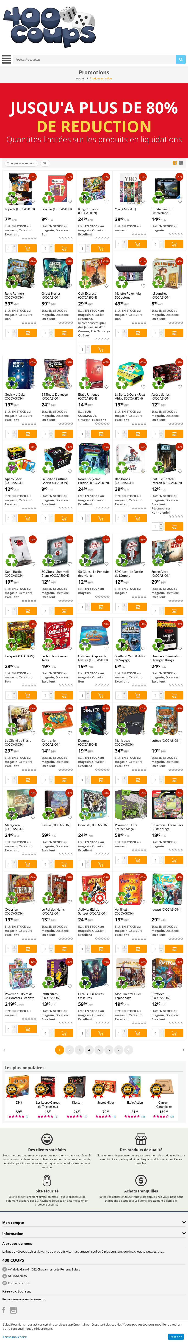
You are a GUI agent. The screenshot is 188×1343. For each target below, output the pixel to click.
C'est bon (175, 1337)
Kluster (77, 1102)
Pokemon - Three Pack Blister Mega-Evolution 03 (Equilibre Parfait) (167, 827)
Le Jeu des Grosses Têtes (54, 658)
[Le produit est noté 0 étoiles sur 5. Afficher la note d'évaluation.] (29, 238)
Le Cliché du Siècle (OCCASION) (18, 742)
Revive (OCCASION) (55, 825)
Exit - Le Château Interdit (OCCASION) (167, 481)
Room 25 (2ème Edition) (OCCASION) (93, 481)
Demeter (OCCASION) (87, 742)
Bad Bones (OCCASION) (124, 481)
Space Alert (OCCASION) (161, 573)
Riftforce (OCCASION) (161, 996)
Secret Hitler (105, 1102)
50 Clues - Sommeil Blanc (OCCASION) (55, 573)
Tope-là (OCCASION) (20, 209)
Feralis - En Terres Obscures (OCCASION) (91, 996)
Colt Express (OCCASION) (87, 295)
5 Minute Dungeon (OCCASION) (54, 396)
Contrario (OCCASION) (50, 742)
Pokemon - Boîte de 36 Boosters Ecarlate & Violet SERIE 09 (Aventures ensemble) (20, 996)
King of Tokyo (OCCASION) (88, 211)
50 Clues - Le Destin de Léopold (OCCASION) (129, 573)
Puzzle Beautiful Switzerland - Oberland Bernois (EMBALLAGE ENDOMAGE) (164, 211)
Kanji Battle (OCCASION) (14, 573)
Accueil (80, 78)
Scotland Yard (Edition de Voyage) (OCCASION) (131, 658)
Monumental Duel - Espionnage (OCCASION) (129, 996)
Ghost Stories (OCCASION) (51, 295)
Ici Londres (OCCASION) (161, 295)
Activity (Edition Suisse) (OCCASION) (92, 911)
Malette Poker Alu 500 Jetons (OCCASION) (128, 295)
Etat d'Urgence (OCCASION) (88, 396)
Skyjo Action (135, 1102)
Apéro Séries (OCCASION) (161, 396)
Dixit (19, 1102)
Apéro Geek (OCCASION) (14, 481)
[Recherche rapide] (181, 59)
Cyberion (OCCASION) (14, 911)
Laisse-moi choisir (15, 1337)
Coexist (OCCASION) (93, 825)
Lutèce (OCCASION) (166, 740)
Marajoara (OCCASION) (14, 827)
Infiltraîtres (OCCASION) (50, 996)
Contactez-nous (19, 1283)
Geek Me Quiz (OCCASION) (15, 396)
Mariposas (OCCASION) (124, 742)
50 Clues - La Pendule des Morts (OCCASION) (93, 573)
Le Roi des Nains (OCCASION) (53, 911)
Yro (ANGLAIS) (125, 209)
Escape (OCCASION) (19, 656)
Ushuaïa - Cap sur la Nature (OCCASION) (93, 658)
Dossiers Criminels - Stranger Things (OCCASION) (166, 658)
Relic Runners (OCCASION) (15, 295)
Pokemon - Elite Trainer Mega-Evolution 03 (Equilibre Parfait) (127, 827)
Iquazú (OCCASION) (166, 909)
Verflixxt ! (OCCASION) (124, 911)
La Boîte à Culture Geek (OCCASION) (54, 481)
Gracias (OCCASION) (56, 209)
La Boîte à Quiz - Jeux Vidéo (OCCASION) (130, 396)
